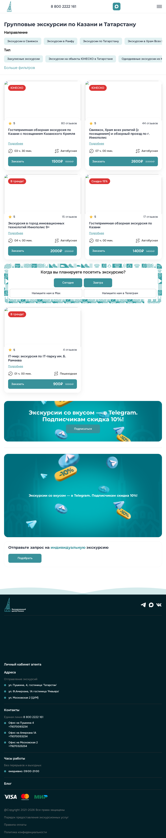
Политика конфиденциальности (25, 832)
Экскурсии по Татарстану (101, 41)
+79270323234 (18, 746)
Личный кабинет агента (22, 664)
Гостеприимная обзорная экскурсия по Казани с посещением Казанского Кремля (41, 132)
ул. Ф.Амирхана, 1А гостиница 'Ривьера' (34, 691)
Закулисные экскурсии (23, 59)
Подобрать (25, 558)
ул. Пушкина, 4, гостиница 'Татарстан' (33, 685)
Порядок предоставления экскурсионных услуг (36, 817)
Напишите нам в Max (46, 293)
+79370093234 (18, 726)
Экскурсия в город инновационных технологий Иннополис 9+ (36, 225)
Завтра (98, 282)
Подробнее (15, 143)
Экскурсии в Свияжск (22, 41)
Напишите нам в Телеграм (120, 293)
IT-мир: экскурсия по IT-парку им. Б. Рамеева (37, 358)
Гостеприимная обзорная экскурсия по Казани (120, 225)
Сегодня (68, 282)
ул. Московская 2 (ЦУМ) (23, 697)
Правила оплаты (15, 824)
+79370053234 (18, 736)
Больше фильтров (19, 67)
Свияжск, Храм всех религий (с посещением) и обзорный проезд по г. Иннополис (119, 134)
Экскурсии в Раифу (60, 41)
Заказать (42, 161)
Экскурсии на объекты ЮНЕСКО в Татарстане (81, 59)
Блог (8, 783)
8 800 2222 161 (63, 6)
